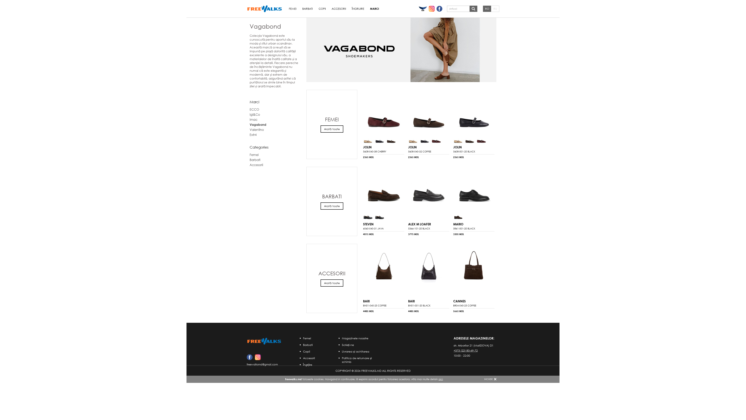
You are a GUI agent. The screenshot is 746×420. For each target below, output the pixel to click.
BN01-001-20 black (419, 305)
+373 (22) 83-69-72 (466, 350)
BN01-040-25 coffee (374, 305)
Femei (307, 338)
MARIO (458, 224)
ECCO (254, 109)
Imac (253, 119)
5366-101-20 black (419, 228)
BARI (366, 301)
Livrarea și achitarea (355, 351)
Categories (259, 147)
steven (368, 224)
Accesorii (309, 358)
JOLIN (367, 147)
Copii (306, 351)
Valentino (257, 130)
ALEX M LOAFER (419, 224)
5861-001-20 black (464, 228)
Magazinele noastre (355, 338)
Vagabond (258, 124)
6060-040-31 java (373, 228)
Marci (254, 102)
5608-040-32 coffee (419, 151)
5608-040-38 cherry (374, 151)
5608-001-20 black (464, 151)
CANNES (459, 301)
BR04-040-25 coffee (464, 305)
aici (440, 379)
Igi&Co (255, 114)
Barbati (308, 345)
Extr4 (253, 135)
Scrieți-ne (348, 345)
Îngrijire (307, 365)
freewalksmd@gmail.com (262, 364)
